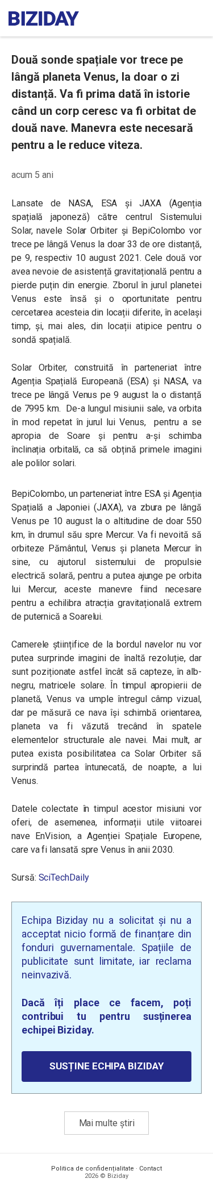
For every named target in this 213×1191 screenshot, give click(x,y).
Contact (150, 1168)
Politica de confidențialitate (92, 1168)
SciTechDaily (64, 877)
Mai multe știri (107, 1123)
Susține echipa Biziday (106, 1066)
